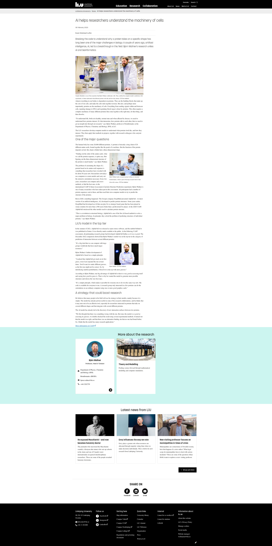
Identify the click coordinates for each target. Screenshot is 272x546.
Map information (122, 515)
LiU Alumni (141, 523)
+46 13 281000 (82, 525)
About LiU (170, 6)
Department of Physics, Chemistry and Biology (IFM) (91, 371)
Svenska (186, 2)
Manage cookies (183, 526)
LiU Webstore (142, 527)
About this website (184, 518)
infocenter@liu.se (83, 522)
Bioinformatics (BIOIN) (88, 376)
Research (135, 6)
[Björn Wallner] (95, 390)
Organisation (141, 531)
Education (121, 6)
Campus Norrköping (123, 527)
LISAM (160, 523)
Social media (182, 530)
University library (143, 515)
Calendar (140, 519)
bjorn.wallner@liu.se (87, 380)
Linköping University (83, 11)
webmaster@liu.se (184, 536)
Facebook (103, 516)
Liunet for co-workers (165, 515)
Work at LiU (185, 6)
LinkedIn (103, 524)
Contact (194, 6)
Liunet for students (164, 519)
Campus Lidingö (122, 531)
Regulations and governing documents (125, 536)
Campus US (121, 523)
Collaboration (150, 6)
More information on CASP (84, 326)
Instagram (103, 520)
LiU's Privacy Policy (185, 522)
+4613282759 (85, 384)
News (178, 6)
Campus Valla (121, 519)
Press (139, 535)
